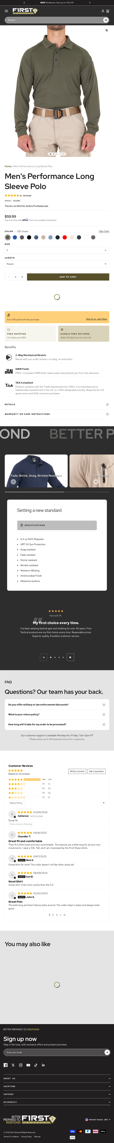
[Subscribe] (107, 1052)
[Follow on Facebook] (6, 1065)
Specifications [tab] (35, 525)
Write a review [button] (77, 771)
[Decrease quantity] (9, 277)
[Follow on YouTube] (28, 1065)
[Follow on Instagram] (21, 1065)
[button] (12, 195)
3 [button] (57, 914)
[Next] (89, 2)
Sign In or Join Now (96, 319)
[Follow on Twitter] (13, 1065)
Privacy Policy (26, 1136)
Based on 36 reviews (19, 773)
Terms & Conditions (11, 1136)
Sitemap (37, 1136)
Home (8, 166)
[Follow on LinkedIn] (43, 1065)
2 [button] (53, 914)
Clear (99, 20)
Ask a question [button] (96, 771)
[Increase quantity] (22, 277)
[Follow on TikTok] (36, 1065)
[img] (25, 812)
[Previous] (24, 2)
